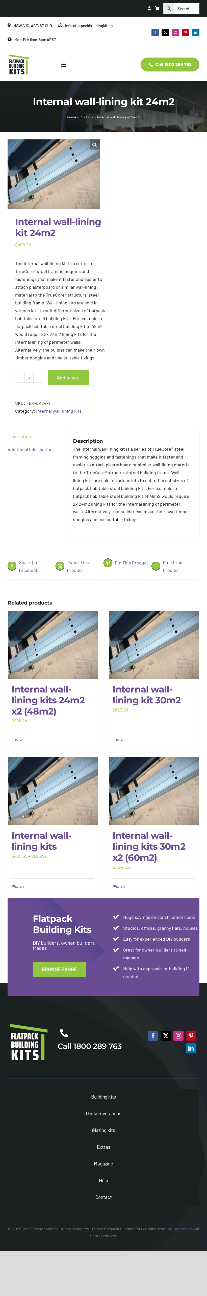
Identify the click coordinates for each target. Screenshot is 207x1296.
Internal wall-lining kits (59, 411)
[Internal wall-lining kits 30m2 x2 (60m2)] (154, 791)
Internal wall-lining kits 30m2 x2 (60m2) (149, 846)
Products (87, 117)
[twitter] (165, 32)
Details (19, 740)
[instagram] (175, 32)
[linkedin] (195, 32)
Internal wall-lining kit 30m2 (147, 695)
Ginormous (182, 1228)
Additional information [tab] (30, 449)
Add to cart (68, 377)
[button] (95, 144)
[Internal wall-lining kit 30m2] (154, 645)
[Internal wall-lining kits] (53, 791)
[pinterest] (185, 32)
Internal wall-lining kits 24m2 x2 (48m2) (48, 700)
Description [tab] (19, 436)
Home (71, 117)
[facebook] (155, 32)
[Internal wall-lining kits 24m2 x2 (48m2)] (53, 645)
